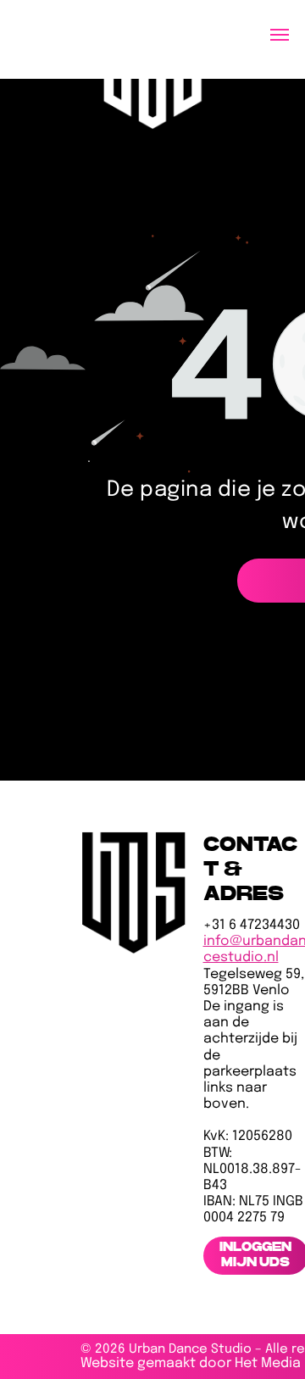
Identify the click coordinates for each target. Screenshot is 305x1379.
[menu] (280, 35)
